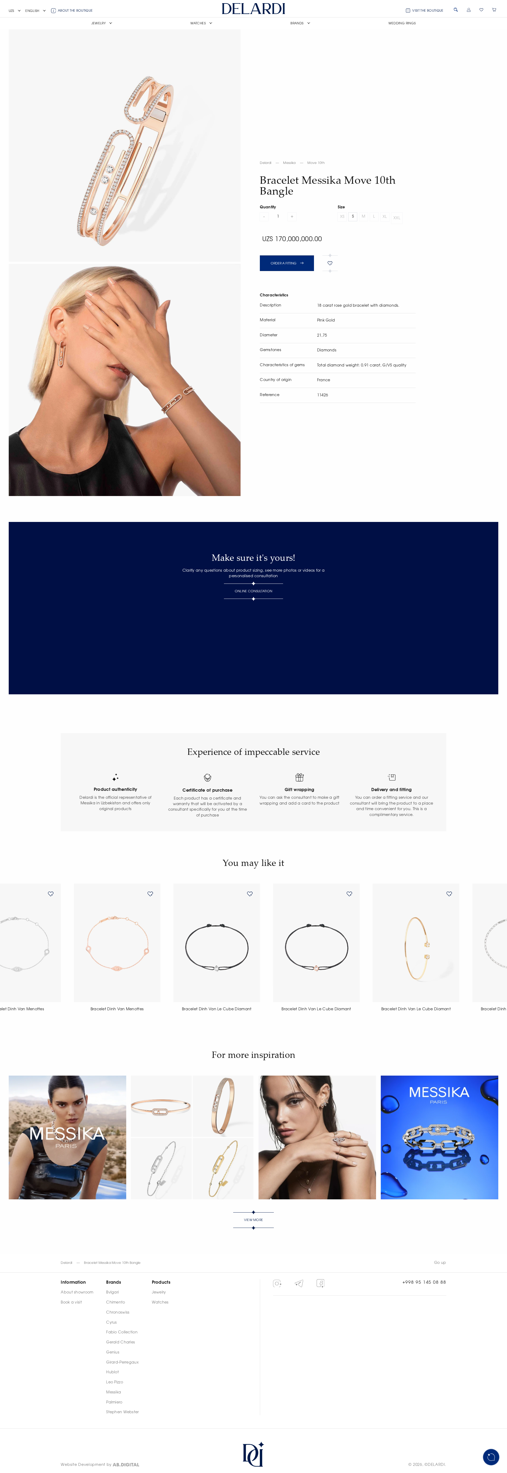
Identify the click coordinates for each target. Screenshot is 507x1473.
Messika (289, 162)
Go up (440, 1263)
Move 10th (316, 162)
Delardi (265, 162)
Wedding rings (402, 23)
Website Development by (86, 1465)
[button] (15, 11)
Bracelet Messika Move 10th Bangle (112, 1262)
